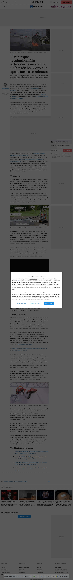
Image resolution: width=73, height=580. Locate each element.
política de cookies (48, 287)
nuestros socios (33, 279)
